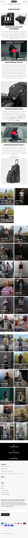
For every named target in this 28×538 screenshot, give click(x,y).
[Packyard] (14, 1)
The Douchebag (22, 115)
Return (2, 486)
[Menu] (1, 1)
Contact (2, 484)
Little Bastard (13, 117)
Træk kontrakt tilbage (5, 494)
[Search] (4, 1)
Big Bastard (20, 117)
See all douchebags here (14, 80)
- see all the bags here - (14, 157)
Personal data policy (5, 492)
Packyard (5, 533)
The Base (11, 118)
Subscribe (5, 514)
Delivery (2, 488)
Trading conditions (5, 490)
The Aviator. (17, 120)
